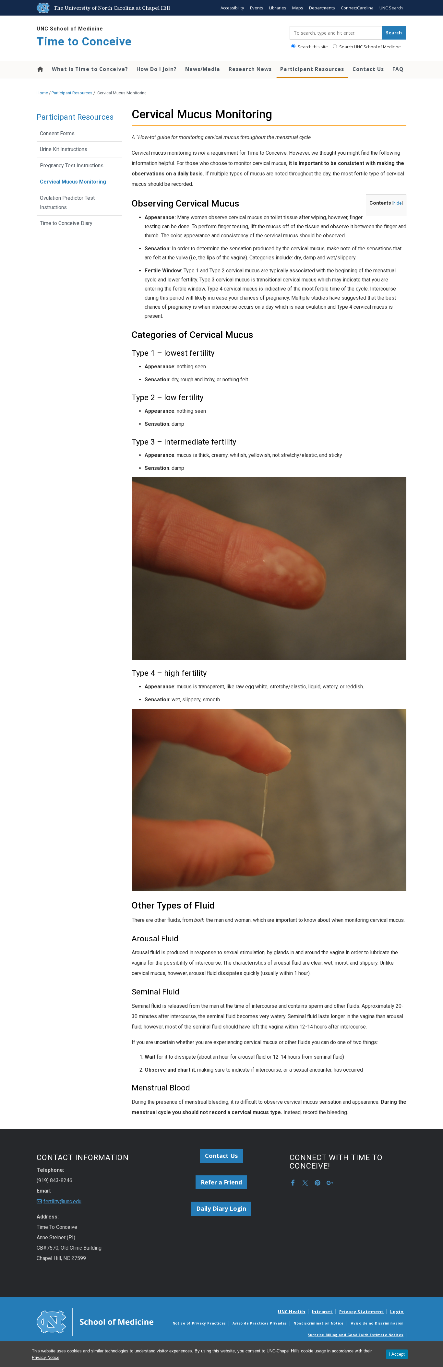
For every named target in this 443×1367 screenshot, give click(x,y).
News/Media (202, 69)
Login (397, 1311)
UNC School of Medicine (70, 29)
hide (397, 203)
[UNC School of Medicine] (95, 1322)
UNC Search (391, 8)
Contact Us (368, 69)
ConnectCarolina (357, 8)
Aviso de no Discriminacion (377, 1323)
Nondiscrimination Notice (318, 1323)
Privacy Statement (361, 1311)
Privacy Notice (45, 1357)
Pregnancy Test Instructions (71, 165)
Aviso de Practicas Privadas (260, 1323)
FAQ (397, 69)
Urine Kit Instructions (63, 149)
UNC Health (291, 1311)
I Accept (397, 1354)
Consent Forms (57, 133)
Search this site (312, 47)
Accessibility (232, 8)
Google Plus (330, 1183)
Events (256, 8)
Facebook (293, 1183)
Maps (297, 8)
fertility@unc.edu (62, 1201)
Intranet (322, 1311)
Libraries (277, 8)
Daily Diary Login (221, 1208)
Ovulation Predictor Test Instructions (67, 202)
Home (40, 69)
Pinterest (317, 1183)
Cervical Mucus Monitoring (73, 182)
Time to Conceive (84, 41)
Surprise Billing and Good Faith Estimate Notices (355, 1335)
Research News (250, 69)
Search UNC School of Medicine (369, 47)
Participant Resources (312, 69)
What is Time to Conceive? (90, 69)
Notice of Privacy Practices (199, 1323)
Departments (322, 8)
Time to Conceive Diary (66, 223)
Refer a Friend (221, 1182)
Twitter (305, 1183)
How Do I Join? (157, 69)
